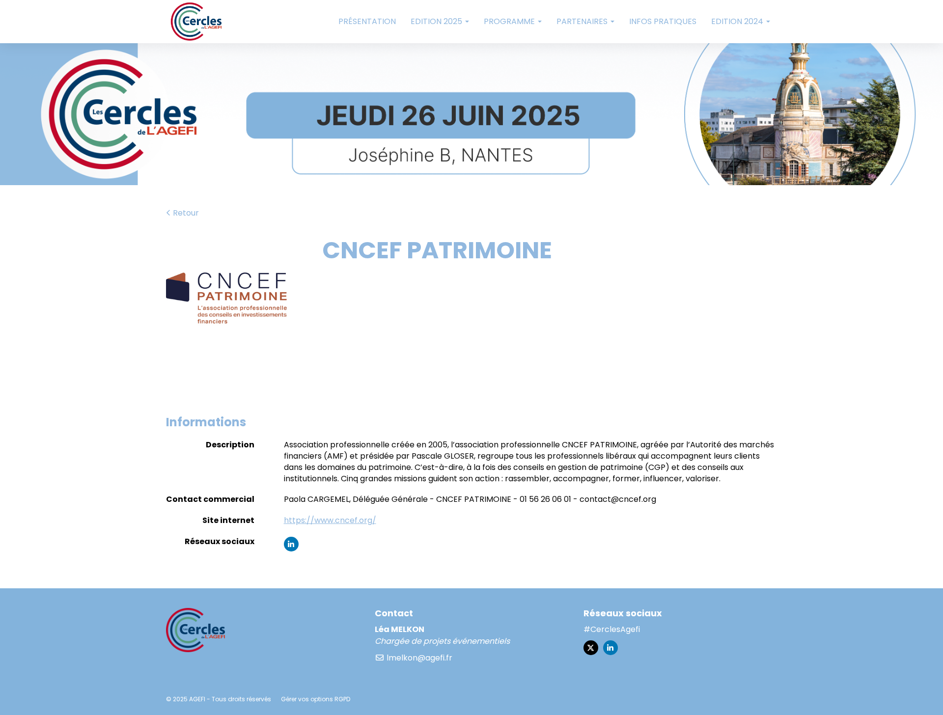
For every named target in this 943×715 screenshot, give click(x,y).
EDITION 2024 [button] (738, 21)
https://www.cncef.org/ (330, 520)
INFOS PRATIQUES (662, 21)
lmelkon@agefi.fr (418, 657)
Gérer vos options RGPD (315, 699)
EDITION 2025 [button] (437, 21)
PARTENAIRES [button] (583, 21)
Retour (185, 213)
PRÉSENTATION (367, 21)
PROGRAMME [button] (510, 21)
